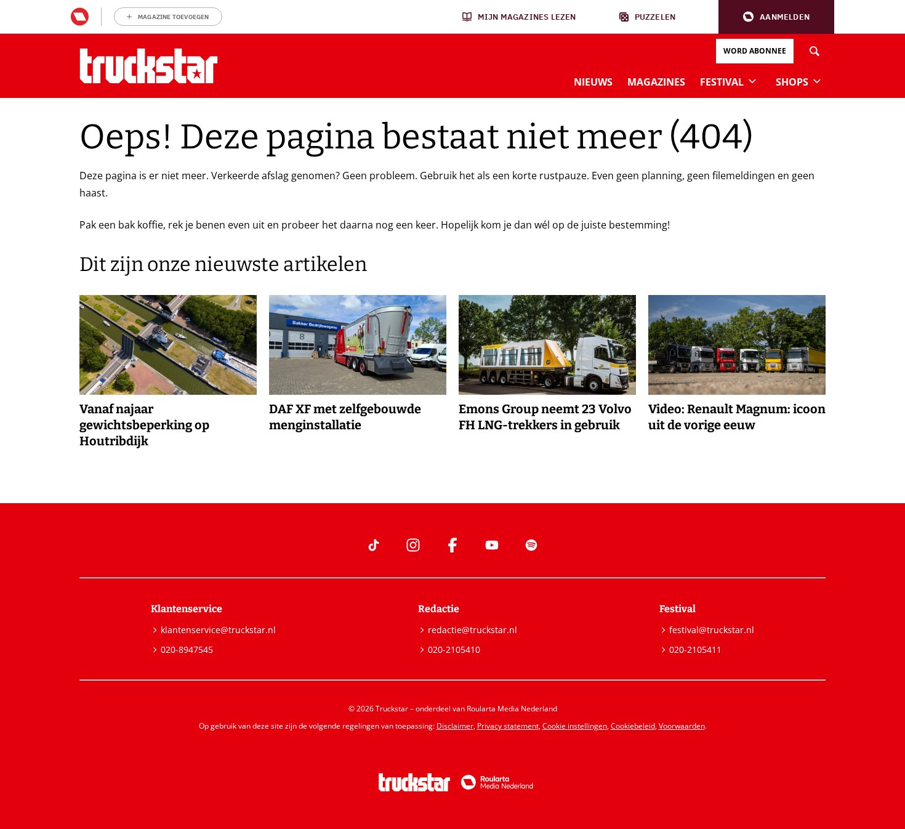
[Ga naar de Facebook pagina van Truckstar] (452, 545)
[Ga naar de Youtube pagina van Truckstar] (492, 545)
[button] (776, 17)
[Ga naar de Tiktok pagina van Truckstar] (373, 545)
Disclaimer (454, 726)
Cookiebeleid (633, 726)
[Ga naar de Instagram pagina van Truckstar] (413, 545)
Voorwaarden (682, 726)
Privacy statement (508, 726)
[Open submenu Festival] (752, 81)
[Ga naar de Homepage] (148, 66)
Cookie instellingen (574, 726)
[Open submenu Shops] (817, 81)
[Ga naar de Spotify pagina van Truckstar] (531, 545)
